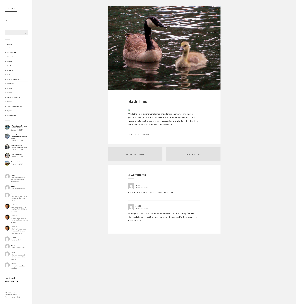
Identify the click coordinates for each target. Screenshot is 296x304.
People (9, 93)
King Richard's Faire (13, 79)
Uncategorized (12, 115)
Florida (9, 61)
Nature (9, 88)
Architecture (11, 52)
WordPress (16, 294)
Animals (10, 48)
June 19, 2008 (133, 134)
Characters (11, 57)
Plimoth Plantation (13, 97)
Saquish (9, 102)
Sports (9, 111)
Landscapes (11, 84)
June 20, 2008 (142, 187)
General (10, 70)
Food (9, 66)
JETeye (10, 8)
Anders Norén (16, 297)
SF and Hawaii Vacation (15, 106)
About (7, 21)
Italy (8, 75)
